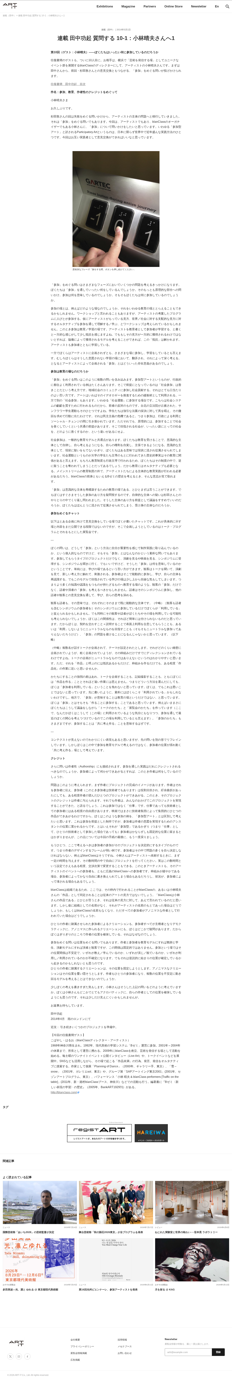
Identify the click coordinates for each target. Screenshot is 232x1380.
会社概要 (75, 1339)
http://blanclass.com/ (64, 1092)
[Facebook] (27, 1356)
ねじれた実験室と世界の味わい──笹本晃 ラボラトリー (186, 1232)
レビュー (158, 1227)
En (217, 6)
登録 (218, 1352)
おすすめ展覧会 (9, 1285)
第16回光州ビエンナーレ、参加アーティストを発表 (108, 1289)
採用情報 (122, 1339)
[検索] (227, 6)
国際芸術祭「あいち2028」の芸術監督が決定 (28, 1232)
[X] (10, 1356)
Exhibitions (105, 6)
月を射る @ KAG (165, 1289)
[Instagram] (19, 1356)
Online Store (173, 6)
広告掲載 (75, 1359)
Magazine (128, 6)
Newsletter (198, 6)
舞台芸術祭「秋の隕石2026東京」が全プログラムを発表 (111, 1232)
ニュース (6, 1227)
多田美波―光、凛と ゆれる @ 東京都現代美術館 (30, 1289)
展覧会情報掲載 (79, 1353)
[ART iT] (16, 1343)
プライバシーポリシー (82, 1346)
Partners (150, 6)
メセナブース (125, 1346)
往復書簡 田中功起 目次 (68, 84)
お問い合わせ (125, 1353)
